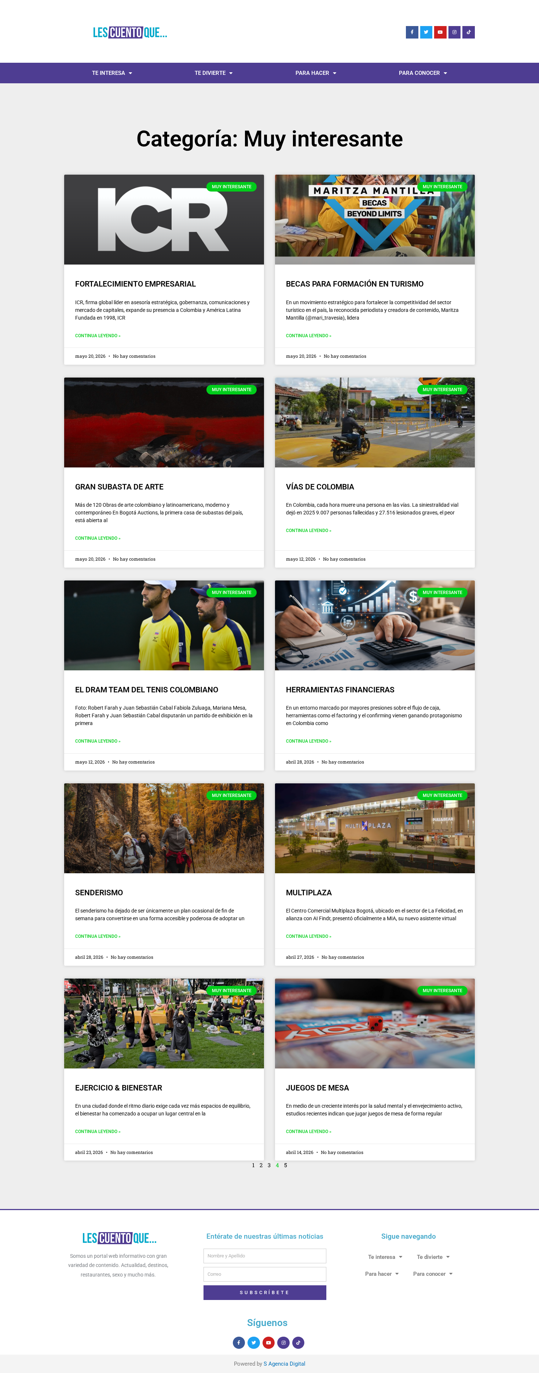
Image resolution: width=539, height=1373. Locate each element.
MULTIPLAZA (309, 892)
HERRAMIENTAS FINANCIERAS (340, 689)
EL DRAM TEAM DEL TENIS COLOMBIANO (146, 689)
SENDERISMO (99, 892)
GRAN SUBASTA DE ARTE (119, 486)
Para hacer (312, 73)
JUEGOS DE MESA (317, 1088)
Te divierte (210, 73)
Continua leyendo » (98, 335)
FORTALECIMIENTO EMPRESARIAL (135, 284)
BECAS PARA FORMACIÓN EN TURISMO (354, 284)
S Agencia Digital (284, 1364)
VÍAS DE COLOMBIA (320, 486)
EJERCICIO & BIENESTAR (118, 1088)
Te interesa (108, 73)
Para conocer (419, 73)
